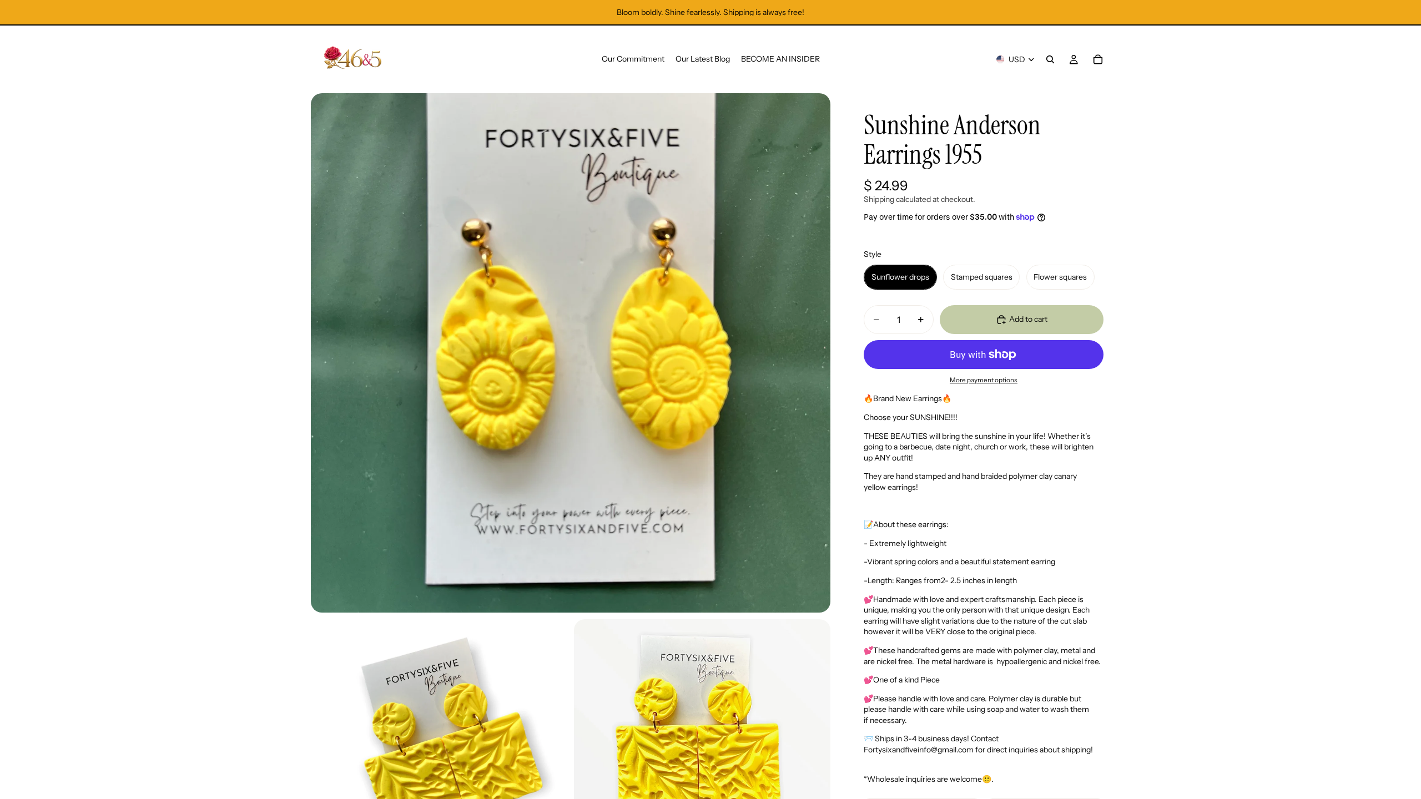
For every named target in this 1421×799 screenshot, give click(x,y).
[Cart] (1098, 59)
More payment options (983, 380)
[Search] (1050, 59)
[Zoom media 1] (570, 353)
